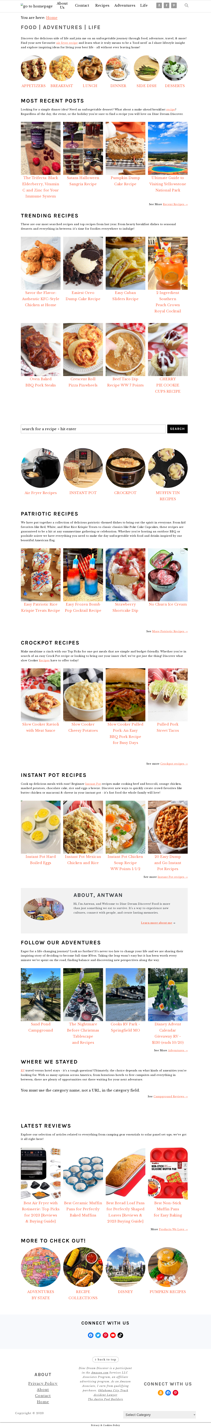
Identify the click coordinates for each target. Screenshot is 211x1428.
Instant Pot (93, 783)
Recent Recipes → (175, 204)
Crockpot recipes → (174, 763)
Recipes (102, 6)
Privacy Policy (43, 1383)
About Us (62, 6)
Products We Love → (173, 1229)
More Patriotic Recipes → (170, 631)
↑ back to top (105, 1359)
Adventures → (178, 1050)
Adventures (124, 6)
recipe (170, 109)
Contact (82, 6)
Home (43, 1402)
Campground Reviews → (171, 1096)
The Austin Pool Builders (105, 1399)
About (43, 1390)
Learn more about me (156, 922)
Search (177, 429)
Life (144, 6)
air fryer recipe (67, 42)
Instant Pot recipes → (173, 876)
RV (23, 1070)
